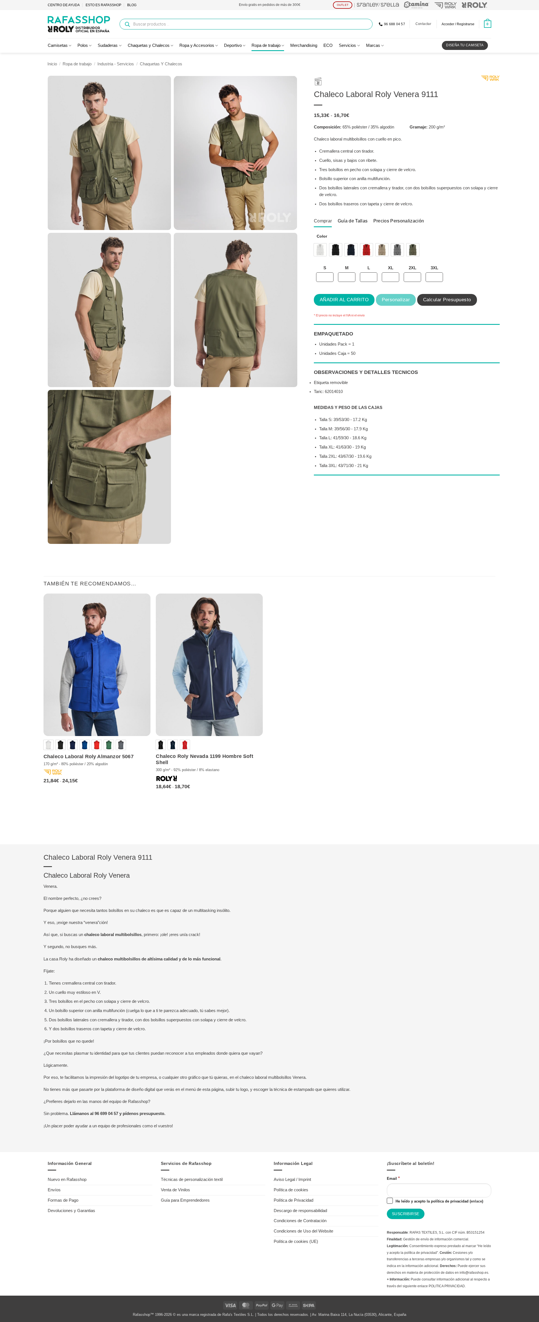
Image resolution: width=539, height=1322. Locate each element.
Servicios (347, 45)
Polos (82, 45)
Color (322, 236)
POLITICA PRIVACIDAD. (447, 1286)
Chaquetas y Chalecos (149, 45)
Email (393, 1178)
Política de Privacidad (293, 1200)
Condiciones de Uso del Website (303, 1231)
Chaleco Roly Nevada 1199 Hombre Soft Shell (204, 759)
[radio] (320, 249)
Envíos (54, 1190)
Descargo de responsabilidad (300, 1210)
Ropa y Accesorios (196, 45)
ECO (328, 45)
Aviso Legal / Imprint (292, 1179)
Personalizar (396, 299)
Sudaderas (108, 45)
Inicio (52, 64)
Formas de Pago (63, 1200)
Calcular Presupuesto (447, 299)
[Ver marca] (490, 79)
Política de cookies (291, 1190)
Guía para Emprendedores (185, 1200)
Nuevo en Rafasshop (67, 1179)
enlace (476, 1201)
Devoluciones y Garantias (71, 1210)
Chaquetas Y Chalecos (161, 64)
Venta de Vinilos (175, 1190)
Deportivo (233, 45)
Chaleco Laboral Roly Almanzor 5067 (89, 756)
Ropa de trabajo (266, 45)
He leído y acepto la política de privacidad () (438, 1201)
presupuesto (152, 1113)
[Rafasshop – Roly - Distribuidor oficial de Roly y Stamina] (79, 24)
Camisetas (58, 45)
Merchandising (303, 45)
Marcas (373, 45)
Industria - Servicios (115, 64)
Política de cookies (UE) (296, 1241)
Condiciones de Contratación (300, 1220)
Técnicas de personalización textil (192, 1179)
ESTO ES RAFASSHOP (103, 5)
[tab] (323, 220)
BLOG (131, 5)
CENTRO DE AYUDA (64, 5)
